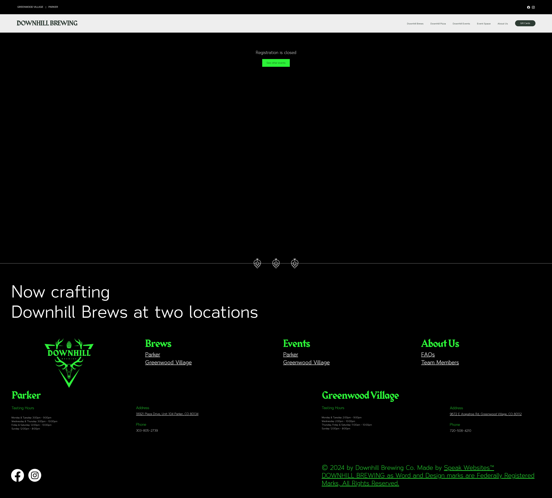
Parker (152, 354)
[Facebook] (528, 7)
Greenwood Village (168, 362)
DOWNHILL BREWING (47, 23)
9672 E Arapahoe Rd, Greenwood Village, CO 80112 (486, 414)
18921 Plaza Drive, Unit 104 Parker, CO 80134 (167, 414)
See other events (276, 62)
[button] (503, 24)
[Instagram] (533, 7)
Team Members (440, 362)
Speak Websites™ (469, 467)
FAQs (428, 354)
